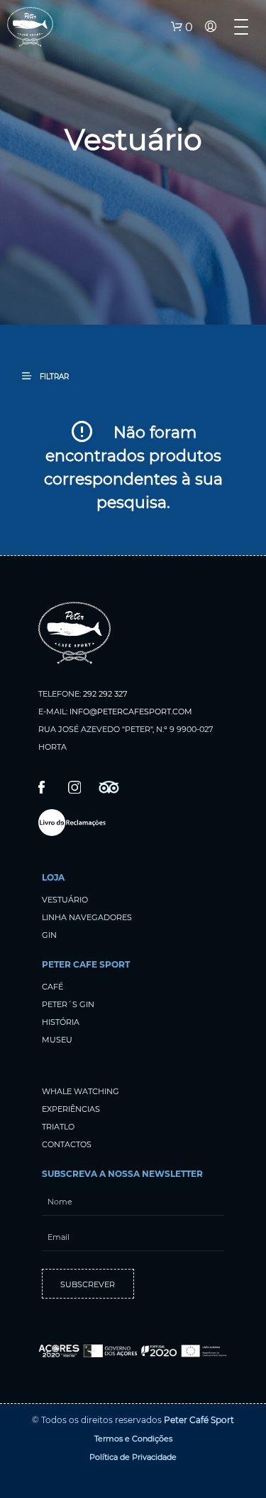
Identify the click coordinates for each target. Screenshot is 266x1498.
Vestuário (65, 900)
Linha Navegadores (87, 917)
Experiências (71, 1109)
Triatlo (58, 1127)
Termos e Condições (133, 1439)
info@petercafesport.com (131, 711)
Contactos (67, 1144)
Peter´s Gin (68, 1004)
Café (52, 987)
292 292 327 (105, 694)
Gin (49, 935)
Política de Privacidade (133, 1457)
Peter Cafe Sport (86, 964)
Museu (57, 1040)
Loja (53, 877)
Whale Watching (80, 1091)
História (60, 1022)
